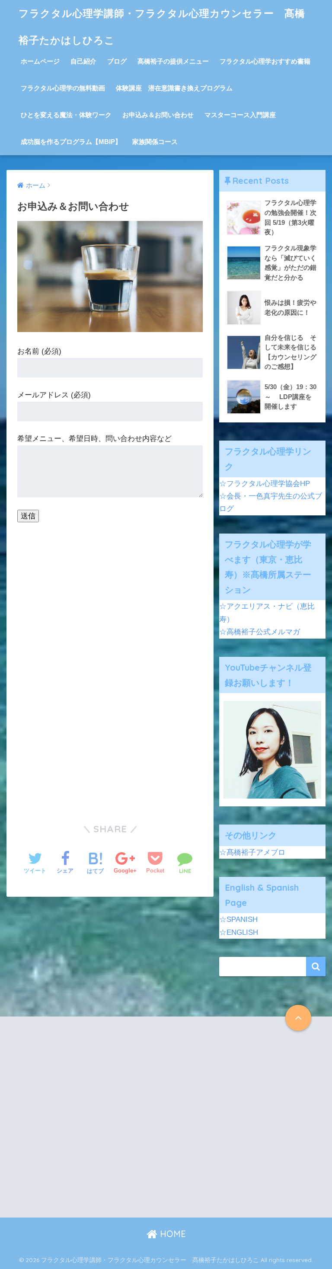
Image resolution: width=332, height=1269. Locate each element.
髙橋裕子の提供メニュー (173, 61)
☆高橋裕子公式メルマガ (259, 632)
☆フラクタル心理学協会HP (264, 483)
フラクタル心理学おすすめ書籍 (265, 61)
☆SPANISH (238, 919)
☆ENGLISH (238, 932)
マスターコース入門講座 (240, 114)
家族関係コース (155, 141)
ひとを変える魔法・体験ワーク (66, 114)
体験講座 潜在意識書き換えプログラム (174, 88)
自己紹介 (83, 61)
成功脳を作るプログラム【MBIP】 (71, 141)
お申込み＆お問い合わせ (158, 114)
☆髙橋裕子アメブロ (252, 852)
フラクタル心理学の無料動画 (63, 88)
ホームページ (40, 61)
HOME (171, 1233)
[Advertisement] (87, 1124)
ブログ (117, 61)
